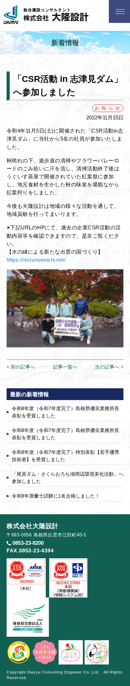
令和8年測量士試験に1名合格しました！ (56, 496)
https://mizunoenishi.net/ (36, 260)
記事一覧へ (65, 367)
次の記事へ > (109, 367)
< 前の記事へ (21, 367)
